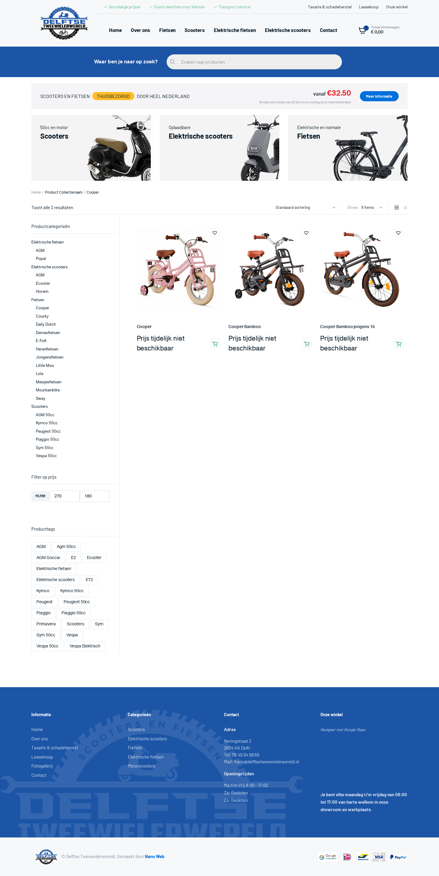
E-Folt (41, 341)
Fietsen (167, 30)
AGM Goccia (48, 558)
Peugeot (44, 602)
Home (115, 30)
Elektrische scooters (288, 30)
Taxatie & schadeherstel (329, 6)
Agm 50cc (66, 547)
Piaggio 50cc (47, 440)
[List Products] (405, 208)
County (42, 316)
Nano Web (154, 856)
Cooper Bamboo (244, 327)
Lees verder (215, 343)
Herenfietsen (47, 349)
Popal (41, 259)
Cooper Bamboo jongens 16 (347, 327)
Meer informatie (379, 96)
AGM (40, 251)
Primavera (46, 624)
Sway (40, 399)
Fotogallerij (42, 765)
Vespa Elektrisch (85, 646)
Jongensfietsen (49, 357)
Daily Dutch (46, 325)
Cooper (144, 327)
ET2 (89, 580)
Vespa (72, 635)
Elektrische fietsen (235, 30)
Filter (40, 496)
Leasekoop (369, 6)
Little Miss (45, 366)
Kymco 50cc (47, 423)
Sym (99, 624)
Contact (328, 30)
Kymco (42, 591)
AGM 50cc (45, 415)
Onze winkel (397, 6)
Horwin (42, 292)
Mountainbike (48, 390)
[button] (215, 233)
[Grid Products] (396, 208)
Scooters (195, 30)
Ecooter (43, 284)
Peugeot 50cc (48, 432)
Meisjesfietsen (48, 382)
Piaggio (43, 613)
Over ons (140, 30)
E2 (73, 558)
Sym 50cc (44, 448)
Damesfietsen (48, 333)
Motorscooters (142, 765)
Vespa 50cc (46, 456)
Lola (39, 374)
